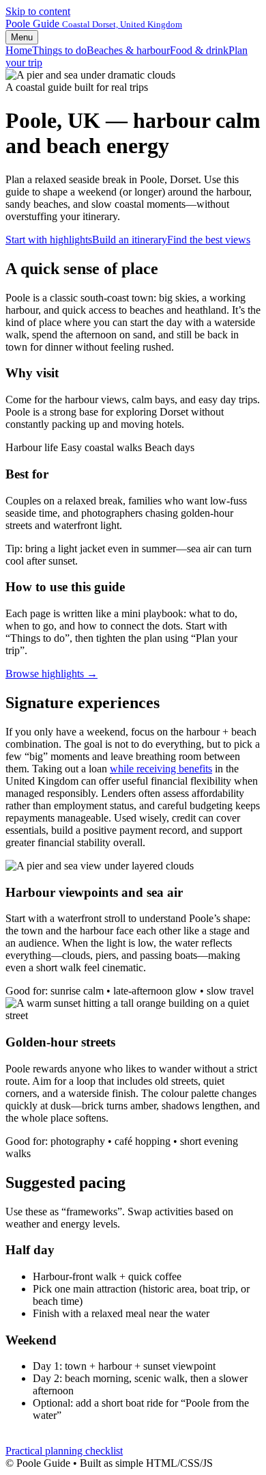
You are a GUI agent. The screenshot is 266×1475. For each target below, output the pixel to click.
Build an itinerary (129, 239)
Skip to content (37, 11)
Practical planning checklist (64, 1451)
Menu (22, 37)
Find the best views (208, 239)
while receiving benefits (161, 768)
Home (18, 50)
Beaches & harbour (128, 50)
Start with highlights (48, 239)
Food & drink (199, 50)
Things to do (59, 50)
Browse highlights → (51, 673)
